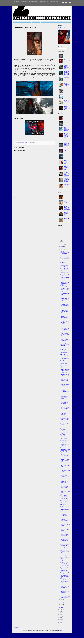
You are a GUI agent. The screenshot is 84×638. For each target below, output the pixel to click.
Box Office (55, 21)
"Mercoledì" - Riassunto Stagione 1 (64, 424)
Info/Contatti (17, 627)
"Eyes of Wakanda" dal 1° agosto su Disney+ (64, 253)
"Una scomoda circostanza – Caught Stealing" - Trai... (64, 375)
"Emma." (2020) (66, 218)
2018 (60, 619)
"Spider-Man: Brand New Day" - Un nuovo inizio (67, 61)
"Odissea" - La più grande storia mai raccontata (66, 55)
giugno (62, 599)
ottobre (62, 246)
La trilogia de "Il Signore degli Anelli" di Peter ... (64, 408)
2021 (60, 614)
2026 (60, 240)
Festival (33, 21)
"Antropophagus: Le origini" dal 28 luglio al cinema (65, 319)
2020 (60, 616)
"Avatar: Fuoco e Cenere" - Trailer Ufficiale (64, 302)
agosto (62, 249)
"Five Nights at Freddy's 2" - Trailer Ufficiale (65, 350)
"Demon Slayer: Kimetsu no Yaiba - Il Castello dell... (64, 520)
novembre (62, 244)
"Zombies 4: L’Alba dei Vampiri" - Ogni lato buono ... (64, 555)
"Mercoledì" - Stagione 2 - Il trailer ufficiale (65, 527)
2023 (60, 611)
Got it (69, 2)
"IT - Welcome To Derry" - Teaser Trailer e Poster (64, 522)
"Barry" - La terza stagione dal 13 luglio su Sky (64, 545)
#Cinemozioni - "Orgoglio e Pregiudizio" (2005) (66, 214)
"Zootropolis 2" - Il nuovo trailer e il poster (64, 261)
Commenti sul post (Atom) (22, 197)
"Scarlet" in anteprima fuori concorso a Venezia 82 (64, 314)
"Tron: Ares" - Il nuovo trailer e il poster (64, 473)
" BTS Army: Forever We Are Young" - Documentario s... (64, 322)
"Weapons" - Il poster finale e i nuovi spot (64, 416)
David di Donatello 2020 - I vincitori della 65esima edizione (67, 208)
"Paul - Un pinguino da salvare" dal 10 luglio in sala (64, 576)
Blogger (60, 630)
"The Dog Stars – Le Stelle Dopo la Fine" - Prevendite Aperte (67, 79)
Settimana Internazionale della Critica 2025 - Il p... (64, 331)
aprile (62, 602)
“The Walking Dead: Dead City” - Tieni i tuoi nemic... (64, 548)
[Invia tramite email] (30, 142)
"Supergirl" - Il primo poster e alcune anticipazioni (65, 361)
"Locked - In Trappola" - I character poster (64, 340)
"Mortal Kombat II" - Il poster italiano (64, 414)
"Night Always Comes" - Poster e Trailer (64, 439)
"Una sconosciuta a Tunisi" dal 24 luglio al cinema (64, 422)
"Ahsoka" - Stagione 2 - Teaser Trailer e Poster (66, 90)
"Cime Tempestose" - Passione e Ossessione (66, 150)
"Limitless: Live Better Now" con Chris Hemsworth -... (64, 308)
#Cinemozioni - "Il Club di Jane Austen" (66, 201)
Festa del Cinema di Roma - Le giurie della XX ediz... (64, 286)
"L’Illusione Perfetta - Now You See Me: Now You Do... (64, 355)
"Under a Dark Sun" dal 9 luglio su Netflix (64, 592)
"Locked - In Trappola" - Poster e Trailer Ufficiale (64, 535)
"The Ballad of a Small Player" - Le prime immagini (64, 397)
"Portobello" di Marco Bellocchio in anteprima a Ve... (64, 311)
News (14, 21)
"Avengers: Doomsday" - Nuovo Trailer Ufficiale (66, 67)
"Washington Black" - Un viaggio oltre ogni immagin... (64, 445)
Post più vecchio (52, 195)
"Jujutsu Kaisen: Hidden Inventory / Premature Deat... (64, 326)
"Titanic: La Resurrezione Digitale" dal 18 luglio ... (64, 479)
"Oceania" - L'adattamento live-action (66, 84)
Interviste (43, 21)
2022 (60, 612)
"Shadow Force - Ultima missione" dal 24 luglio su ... (65, 388)
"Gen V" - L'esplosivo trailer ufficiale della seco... (65, 296)
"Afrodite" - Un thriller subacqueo (64, 263)
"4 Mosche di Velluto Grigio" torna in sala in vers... (64, 551)
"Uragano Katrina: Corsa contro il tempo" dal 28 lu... (64, 334)
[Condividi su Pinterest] (34, 142)
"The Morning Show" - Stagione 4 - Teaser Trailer (64, 411)
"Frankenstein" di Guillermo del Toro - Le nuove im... (64, 289)
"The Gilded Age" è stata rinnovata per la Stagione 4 (64, 266)
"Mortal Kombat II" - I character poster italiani (64, 382)
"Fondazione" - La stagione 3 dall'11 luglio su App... (64, 566)
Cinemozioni (61, 21)
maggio (62, 601)
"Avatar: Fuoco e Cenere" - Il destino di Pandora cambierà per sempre (64, 186)
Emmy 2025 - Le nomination (63, 505)
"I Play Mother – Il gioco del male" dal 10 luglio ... (65, 579)
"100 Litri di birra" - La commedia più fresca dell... (64, 501)
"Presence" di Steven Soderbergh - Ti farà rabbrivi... (64, 435)
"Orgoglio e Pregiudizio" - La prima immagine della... (64, 269)
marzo (62, 604)
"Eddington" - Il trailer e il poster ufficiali (64, 482)
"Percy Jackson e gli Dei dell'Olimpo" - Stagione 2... (64, 366)
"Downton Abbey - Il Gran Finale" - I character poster (64, 460)
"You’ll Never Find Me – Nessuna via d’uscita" (64, 499)
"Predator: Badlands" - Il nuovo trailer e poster (64, 380)
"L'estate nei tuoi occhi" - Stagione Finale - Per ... (64, 540)
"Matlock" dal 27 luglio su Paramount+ (64, 345)
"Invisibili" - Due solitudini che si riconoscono (64, 507)
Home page (34, 195)
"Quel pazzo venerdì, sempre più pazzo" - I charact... (65, 370)
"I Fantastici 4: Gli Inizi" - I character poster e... (64, 515)
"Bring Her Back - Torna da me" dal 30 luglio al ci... (64, 337)
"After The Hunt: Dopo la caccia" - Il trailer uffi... (64, 496)
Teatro (38, 21)
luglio (62, 251)
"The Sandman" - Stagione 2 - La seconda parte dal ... (65, 385)
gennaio (62, 607)
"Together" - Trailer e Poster (65, 494)
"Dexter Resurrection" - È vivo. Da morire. (64, 573)
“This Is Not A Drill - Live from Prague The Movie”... (64, 441)
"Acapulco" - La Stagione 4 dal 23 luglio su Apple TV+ (64, 429)
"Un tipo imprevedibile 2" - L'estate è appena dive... (64, 377)
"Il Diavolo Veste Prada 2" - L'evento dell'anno (67, 162)
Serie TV (18, 21)
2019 (60, 617)
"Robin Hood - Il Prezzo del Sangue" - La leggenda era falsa (67, 135)
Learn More (64, 2)
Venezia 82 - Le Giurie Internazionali (64, 457)
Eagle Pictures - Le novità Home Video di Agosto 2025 (64, 394)
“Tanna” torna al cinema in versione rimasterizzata (64, 405)
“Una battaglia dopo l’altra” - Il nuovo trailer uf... (64, 353)
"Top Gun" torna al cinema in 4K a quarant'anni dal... (65, 359)
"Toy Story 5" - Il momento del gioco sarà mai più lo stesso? (66, 180)
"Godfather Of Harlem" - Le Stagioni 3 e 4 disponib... (65, 433)
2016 (60, 622)
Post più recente (17, 195)
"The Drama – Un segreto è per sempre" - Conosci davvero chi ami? (66, 174)
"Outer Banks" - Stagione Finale (66, 101)
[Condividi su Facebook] (33, 142)
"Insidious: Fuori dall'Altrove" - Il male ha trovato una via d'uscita (66, 73)
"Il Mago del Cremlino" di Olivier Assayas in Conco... (64, 299)
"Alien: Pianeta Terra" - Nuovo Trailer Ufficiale (64, 455)
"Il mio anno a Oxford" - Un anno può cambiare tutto (65, 258)
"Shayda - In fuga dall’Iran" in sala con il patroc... (64, 587)
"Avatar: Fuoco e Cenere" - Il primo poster (64, 403)
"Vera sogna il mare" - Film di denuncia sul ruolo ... (64, 427)
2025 (60, 241)
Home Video (49, 21)
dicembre (62, 243)
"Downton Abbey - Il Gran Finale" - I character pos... (65, 419)
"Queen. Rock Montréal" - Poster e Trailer (64, 463)
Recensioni (24, 21)
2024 (60, 609)
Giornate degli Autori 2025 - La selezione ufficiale (65, 329)
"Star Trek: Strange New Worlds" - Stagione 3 (64, 487)
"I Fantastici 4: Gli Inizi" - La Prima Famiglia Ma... (64, 391)
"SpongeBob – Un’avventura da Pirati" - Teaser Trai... (65, 468)
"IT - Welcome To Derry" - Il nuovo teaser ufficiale (64, 305)
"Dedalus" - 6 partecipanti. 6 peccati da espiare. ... (65, 584)
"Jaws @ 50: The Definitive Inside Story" (64, 561)
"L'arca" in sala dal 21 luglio (65, 447)
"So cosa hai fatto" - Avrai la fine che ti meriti (65, 538)
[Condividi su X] (32, 142)
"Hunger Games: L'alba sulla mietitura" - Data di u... (65, 450)
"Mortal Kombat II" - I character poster (64, 452)
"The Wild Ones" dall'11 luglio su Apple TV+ (64, 563)
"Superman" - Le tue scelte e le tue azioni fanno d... (65, 597)
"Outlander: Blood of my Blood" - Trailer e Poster (64, 273)
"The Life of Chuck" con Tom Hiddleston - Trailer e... (64, 476)
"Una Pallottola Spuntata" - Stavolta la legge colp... (64, 317)
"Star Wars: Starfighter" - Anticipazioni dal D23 (67, 108)
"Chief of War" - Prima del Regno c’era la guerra (64, 256)
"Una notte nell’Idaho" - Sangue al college (64, 568)
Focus (29, 21)
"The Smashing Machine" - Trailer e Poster (64, 543)
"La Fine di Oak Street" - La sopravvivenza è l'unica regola (66, 96)
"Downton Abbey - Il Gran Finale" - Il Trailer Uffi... (64, 532)
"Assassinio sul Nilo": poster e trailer (66, 196)
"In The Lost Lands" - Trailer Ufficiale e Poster (64, 348)
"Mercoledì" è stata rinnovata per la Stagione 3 (65, 372)
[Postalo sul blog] (31, 142)
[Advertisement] (34, 186)
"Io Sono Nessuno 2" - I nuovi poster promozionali (65, 343)
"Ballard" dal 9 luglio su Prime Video (64, 589)
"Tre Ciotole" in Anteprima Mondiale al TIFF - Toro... (64, 283)
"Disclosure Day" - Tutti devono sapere (67, 155)
